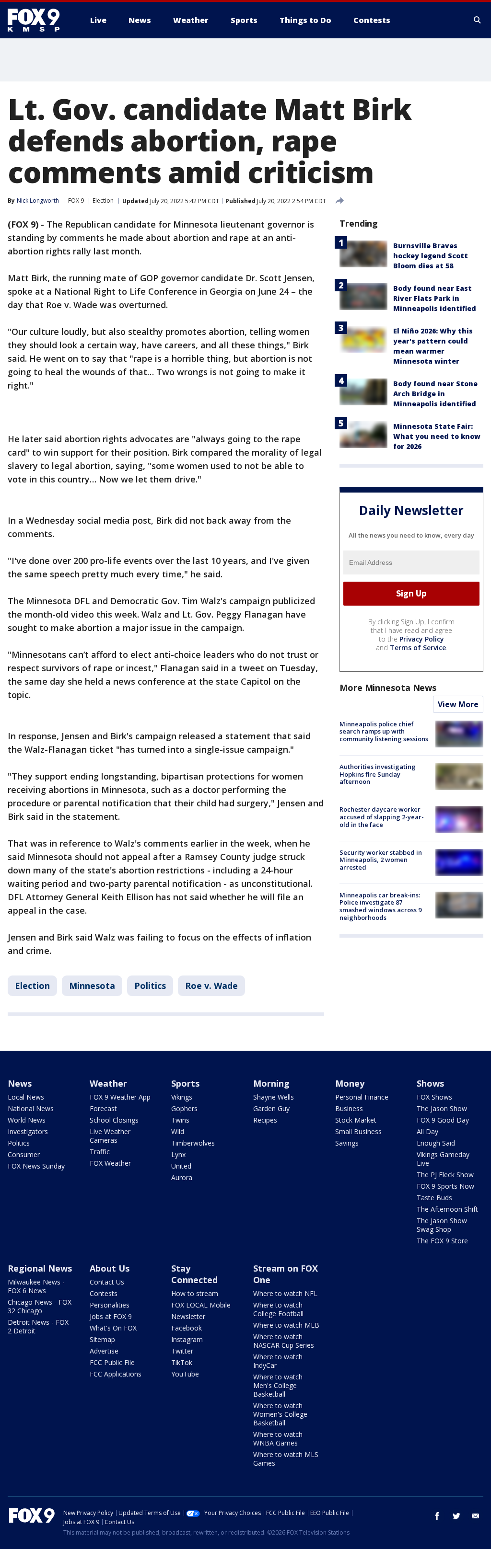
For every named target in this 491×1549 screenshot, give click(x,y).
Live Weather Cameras (110, 1136)
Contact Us (107, 1281)
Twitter (182, 1350)
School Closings (114, 1119)
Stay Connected (194, 1273)
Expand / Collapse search (477, 20)
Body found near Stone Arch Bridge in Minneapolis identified (435, 393)
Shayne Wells (273, 1097)
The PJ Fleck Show (445, 1174)
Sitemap (102, 1339)
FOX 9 (76, 200)
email (475, 1516)
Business (349, 1108)
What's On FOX (113, 1327)
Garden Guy (271, 1108)
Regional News (40, 1268)
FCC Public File (112, 1362)
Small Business (358, 1131)
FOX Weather (110, 1163)
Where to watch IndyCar (278, 1361)
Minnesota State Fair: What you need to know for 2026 (436, 436)
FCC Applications (115, 1373)
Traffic (100, 1151)
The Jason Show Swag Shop (442, 1225)
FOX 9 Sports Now (445, 1186)
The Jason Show (442, 1108)
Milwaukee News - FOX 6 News (36, 1286)
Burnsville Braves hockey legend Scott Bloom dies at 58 (430, 255)
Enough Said (436, 1142)
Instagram (187, 1339)
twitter (456, 1516)
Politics (150, 985)
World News (27, 1119)
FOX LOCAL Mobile (201, 1304)
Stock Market (355, 1119)
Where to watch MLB (286, 1325)
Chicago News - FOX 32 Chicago (39, 1306)
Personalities (109, 1304)
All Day (427, 1131)
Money (349, 1083)
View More (458, 704)
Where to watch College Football (278, 1309)
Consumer (24, 1154)
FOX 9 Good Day (443, 1119)
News (20, 1083)
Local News (26, 1097)
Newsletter (188, 1316)
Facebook (186, 1327)
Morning (271, 1083)
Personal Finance (361, 1097)
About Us (109, 1268)
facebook (437, 1516)
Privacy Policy (421, 638)
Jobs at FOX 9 (111, 1316)
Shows (430, 1083)
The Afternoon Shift (447, 1209)
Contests (103, 1293)
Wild (177, 1131)
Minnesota (92, 985)
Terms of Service (418, 647)
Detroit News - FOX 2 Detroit (38, 1326)
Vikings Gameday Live (443, 1159)
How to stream (194, 1293)
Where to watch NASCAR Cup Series (283, 1341)
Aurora (181, 1177)
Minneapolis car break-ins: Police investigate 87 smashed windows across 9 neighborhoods (380, 906)
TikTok (181, 1362)
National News (31, 1108)
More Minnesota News (387, 687)
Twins (180, 1119)
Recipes (265, 1119)
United (181, 1165)
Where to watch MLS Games (285, 1459)
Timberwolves (193, 1142)
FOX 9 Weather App (120, 1097)
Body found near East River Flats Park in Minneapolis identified (434, 298)
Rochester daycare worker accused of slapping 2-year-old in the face (381, 816)
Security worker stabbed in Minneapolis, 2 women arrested (380, 860)
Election (103, 200)
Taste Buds (434, 1197)
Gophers (184, 1108)
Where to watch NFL (285, 1293)
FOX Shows (434, 1097)
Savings (347, 1142)
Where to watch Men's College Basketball (278, 1385)
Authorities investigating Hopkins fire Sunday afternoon (377, 774)
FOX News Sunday (36, 1165)
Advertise (104, 1350)
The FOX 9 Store (442, 1240)
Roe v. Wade (211, 985)
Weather (108, 1083)
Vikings (181, 1097)
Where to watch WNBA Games (278, 1438)
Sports (185, 1083)
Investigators (28, 1131)
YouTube (185, 1373)
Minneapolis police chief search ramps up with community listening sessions (383, 731)
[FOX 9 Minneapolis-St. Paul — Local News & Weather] (39, 20)
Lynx (178, 1154)
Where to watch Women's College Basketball (280, 1414)
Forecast (103, 1108)
